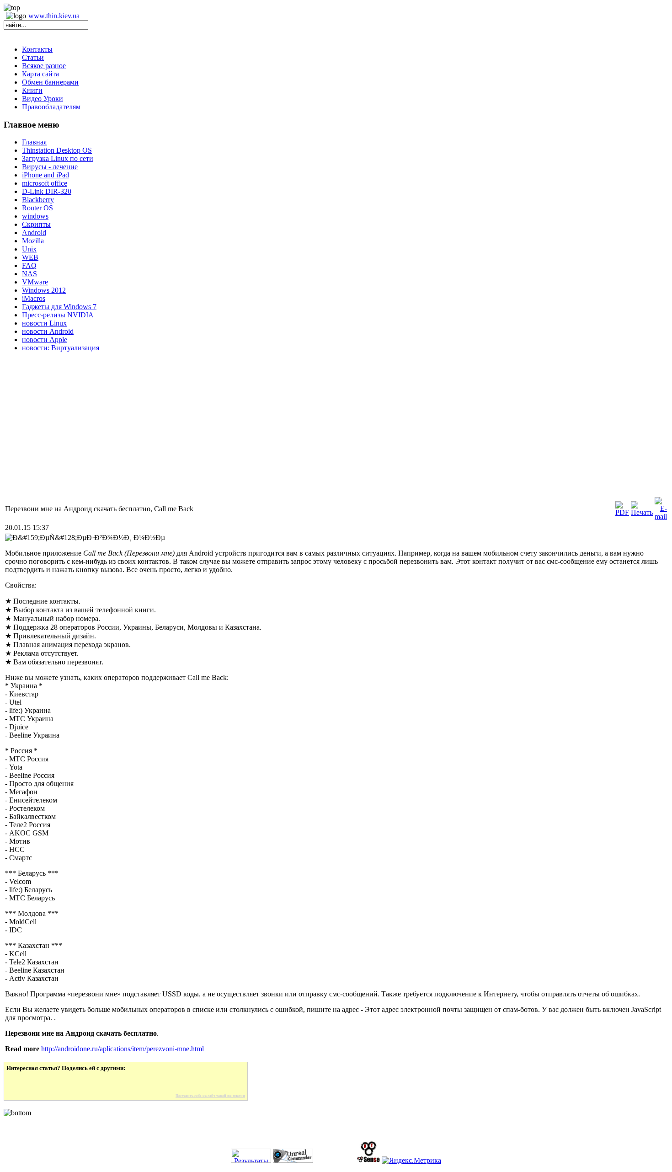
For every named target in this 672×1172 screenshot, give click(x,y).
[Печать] (642, 512)
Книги (32, 90)
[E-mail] (661, 516)
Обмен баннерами (50, 82)
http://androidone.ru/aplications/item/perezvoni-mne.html (122, 1049)
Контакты (37, 49)
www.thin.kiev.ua (54, 16)
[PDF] (622, 512)
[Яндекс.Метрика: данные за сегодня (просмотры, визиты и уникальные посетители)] (411, 1160)
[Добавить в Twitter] (19, 1083)
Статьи (33, 57)
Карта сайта (40, 74)
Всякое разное (44, 66)
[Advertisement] (278, 432)
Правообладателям (51, 107)
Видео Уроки (42, 98)
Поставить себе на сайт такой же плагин (210, 1096)
